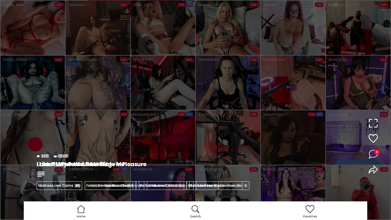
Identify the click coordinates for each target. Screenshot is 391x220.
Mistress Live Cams (58, 185)
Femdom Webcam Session (113, 185)
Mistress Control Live (170, 185)
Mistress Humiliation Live (222, 185)
